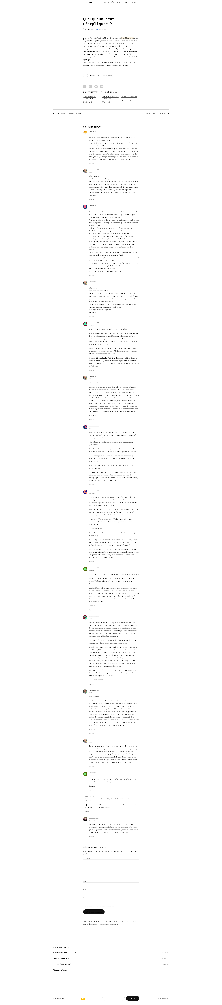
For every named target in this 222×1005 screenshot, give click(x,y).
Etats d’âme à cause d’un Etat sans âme (110, 97)
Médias (110, 75)
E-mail (85, 889)
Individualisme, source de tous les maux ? (68, 113)
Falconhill (91, 325)
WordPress (166, 998)
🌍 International (101, 29)
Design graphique (61, 958)
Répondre (91, 163)
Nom (85, 881)
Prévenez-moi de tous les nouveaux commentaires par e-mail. (101, 906)
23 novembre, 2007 (94, 490)
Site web (85, 898)
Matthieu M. (92, 133)
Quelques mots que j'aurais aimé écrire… (90, 97)
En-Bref (92, 75)
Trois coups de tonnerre (129, 97)
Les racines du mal (62, 964)
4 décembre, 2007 (93, 818)
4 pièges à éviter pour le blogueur (156, 113)
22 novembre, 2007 (94, 131)
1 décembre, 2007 (89, 796)
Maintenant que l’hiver (64, 953)
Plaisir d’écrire (61, 970)
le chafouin (92, 820)
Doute (85, 75)
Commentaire (87, 858)
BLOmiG (89, 2)
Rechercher (132, 998)
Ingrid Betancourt (101, 75)
